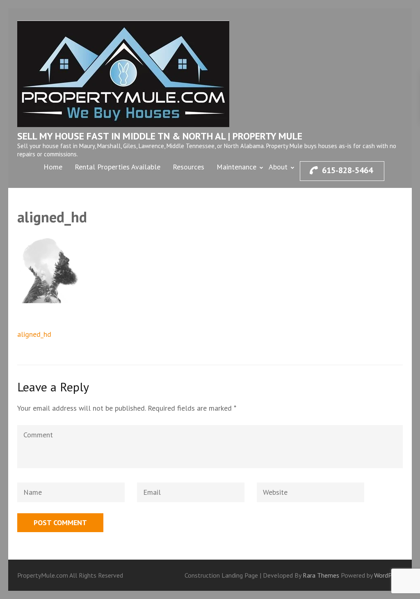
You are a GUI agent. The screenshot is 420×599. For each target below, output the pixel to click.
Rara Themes (322, 575)
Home (52, 166)
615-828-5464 (347, 170)
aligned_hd (34, 334)
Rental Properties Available (117, 166)
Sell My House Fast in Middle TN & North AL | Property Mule (159, 136)
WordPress (388, 575)
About (278, 166)
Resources (188, 166)
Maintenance (236, 166)
